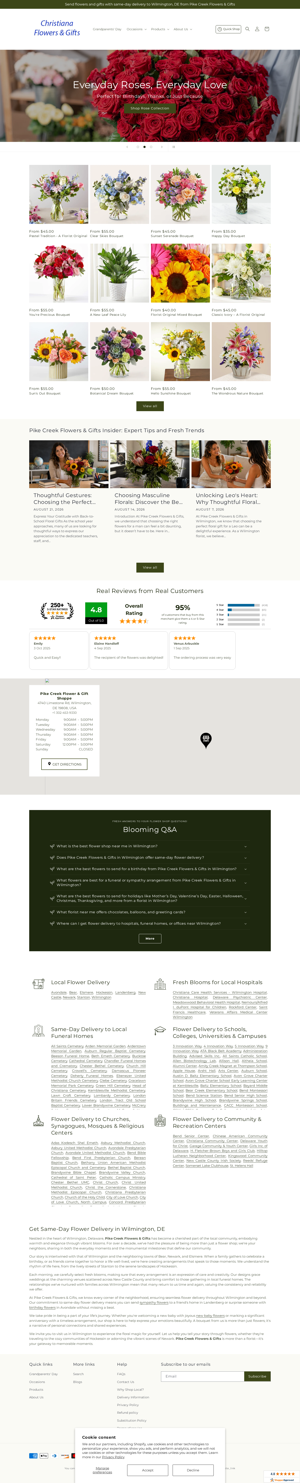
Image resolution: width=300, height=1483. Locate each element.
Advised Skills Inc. (204, 1056)
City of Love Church (122, 1197)
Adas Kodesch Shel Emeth (74, 1143)
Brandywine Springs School (243, 1100)
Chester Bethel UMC (70, 1182)
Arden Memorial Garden (105, 1046)
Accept (148, 1470)
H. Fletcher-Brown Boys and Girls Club (222, 1151)
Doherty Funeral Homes (91, 1076)
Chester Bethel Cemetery (101, 1066)
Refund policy (127, 1413)
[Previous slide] (127, 147)
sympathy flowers (154, 1302)
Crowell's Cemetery (89, 1071)
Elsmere (86, 992)
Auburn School (254, 1071)
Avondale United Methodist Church (95, 1153)
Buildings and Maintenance (197, 1105)
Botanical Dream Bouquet (112, 393)
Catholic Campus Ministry (122, 1177)
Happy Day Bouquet (228, 236)
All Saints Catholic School (245, 1056)
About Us (36, 1397)
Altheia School (254, 1061)
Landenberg (125, 992)
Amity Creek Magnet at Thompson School (233, 1066)
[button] (136, 29)
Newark (69, 997)
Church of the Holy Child (85, 1197)
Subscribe (257, 1376)
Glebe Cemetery (113, 1080)
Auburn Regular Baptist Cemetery (115, 1051)
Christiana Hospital (190, 997)
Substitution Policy (131, 1420)
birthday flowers (42, 1307)
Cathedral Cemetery (85, 1061)
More (150, 938)
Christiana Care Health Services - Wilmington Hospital (220, 992)
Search (78, 1374)
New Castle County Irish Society (213, 1160)
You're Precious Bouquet (49, 315)
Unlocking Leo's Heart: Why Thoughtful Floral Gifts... (227, 498)
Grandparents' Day (43, 1374)
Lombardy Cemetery (112, 1095)
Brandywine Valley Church (122, 1172)
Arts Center (228, 1071)
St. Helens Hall (241, 1166)
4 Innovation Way (218, 1046)
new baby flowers (210, 1315)
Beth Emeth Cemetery (110, 1056)
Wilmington (101, 997)
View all (150, 406)
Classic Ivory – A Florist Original (238, 315)
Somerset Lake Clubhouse (207, 1166)
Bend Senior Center (191, 1136)
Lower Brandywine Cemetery (106, 1105)
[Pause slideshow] (173, 147)
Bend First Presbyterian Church (101, 1158)
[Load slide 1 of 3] (138, 147)
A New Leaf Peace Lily (108, 315)
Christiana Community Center (212, 1141)
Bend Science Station (204, 1095)
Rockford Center (243, 1007)
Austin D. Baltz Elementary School (202, 1076)
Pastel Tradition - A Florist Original (58, 236)
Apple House (184, 1071)
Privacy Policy (113, 1457)
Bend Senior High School (245, 1095)
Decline (193, 1470)
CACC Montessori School (245, 1105)
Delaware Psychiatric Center (240, 997)
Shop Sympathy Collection (150, 115)
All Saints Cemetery (67, 1046)
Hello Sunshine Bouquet (171, 393)
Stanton (83, 997)
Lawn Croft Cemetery (70, 1095)
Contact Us (125, 1382)
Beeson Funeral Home (70, 1056)
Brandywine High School (194, 1100)
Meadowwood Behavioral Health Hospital (206, 1002)
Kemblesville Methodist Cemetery (116, 1090)
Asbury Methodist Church (123, 1143)
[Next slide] (162, 147)
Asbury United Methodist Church (78, 1148)
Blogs (77, 1382)
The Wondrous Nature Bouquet (237, 393)
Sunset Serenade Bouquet (172, 236)
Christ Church (105, 1182)
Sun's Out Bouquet (45, 393)
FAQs (121, 1374)
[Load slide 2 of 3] (144, 147)
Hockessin (104, 992)
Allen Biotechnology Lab (194, 1061)
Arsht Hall (206, 1071)
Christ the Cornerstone (105, 1187)
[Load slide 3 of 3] (151, 147)
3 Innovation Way (187, 1046)
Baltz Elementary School (220, 1085)
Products (36, 1390)
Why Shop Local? (130, 1390)
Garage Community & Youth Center (219, 1146)
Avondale (59, 992)
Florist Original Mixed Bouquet (176, 315)
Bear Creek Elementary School (211, 1090)
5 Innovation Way (249, 1046)
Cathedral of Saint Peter (73, 1177)
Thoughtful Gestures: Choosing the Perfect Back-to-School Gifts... (64, 498)
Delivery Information (133, 1397)
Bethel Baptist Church (126, 1167)
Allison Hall (229, 1061)
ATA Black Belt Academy (220, 1051)
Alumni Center (185, 1066)
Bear (73, 992)
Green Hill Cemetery (113, 1085)
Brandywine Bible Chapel (73, 1172)
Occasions (37, 1382)
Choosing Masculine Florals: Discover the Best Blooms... (149, 498)
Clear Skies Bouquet (106, 236)
